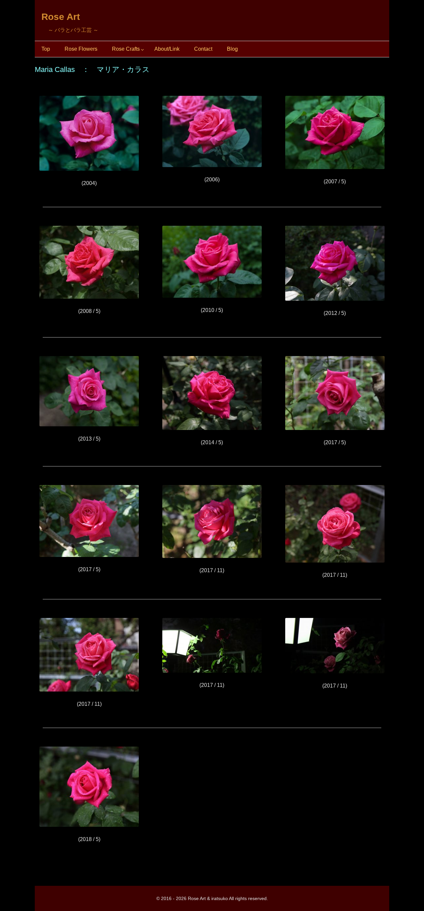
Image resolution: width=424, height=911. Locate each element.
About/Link (167, 49)
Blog (232, 49)
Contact (203, 49)
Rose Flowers (81, 49)
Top (45, 49)
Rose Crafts (126, 49)
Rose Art (60, 17)
